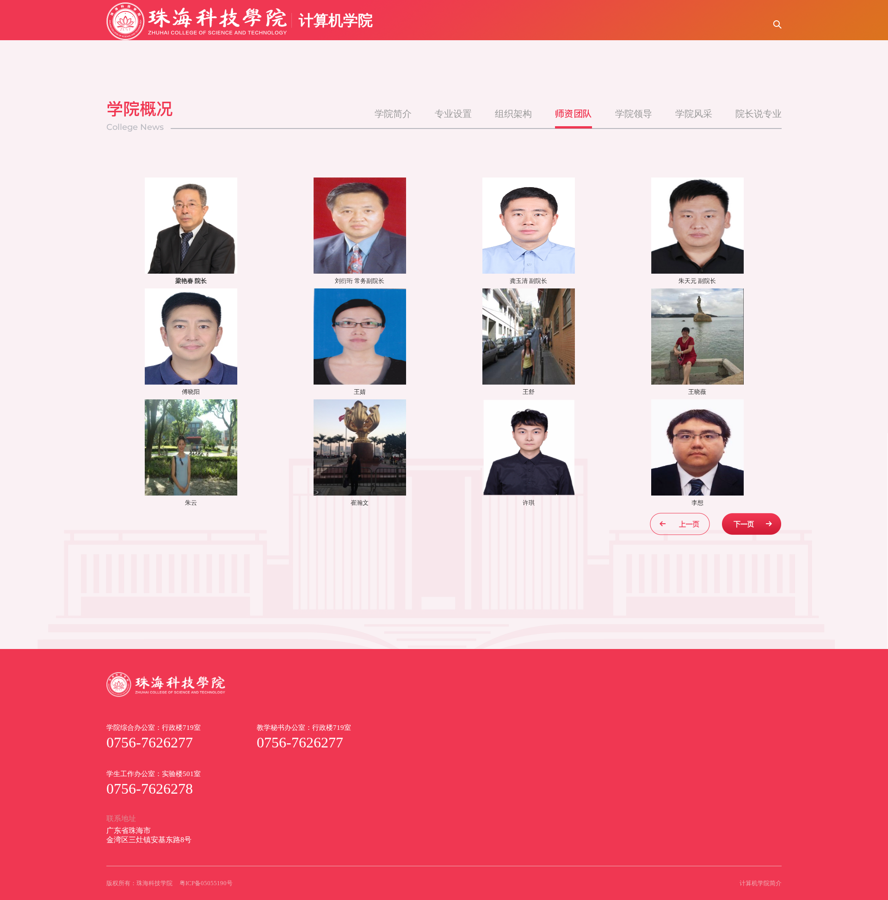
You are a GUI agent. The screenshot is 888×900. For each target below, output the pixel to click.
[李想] (697, 447)
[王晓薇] (697, 336)
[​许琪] (528, 447)
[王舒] (528, 336)
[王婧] (360, 336)
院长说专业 (758, 113)
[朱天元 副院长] (697, 226)
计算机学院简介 (761, 883)
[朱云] (191, 447)
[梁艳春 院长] (191, 226)
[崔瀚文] (360, 447)
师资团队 (573, 113)
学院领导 (633, 113)
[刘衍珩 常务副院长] (360, 226)
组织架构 (513, 113)
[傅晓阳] (191, 336)
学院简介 (393, 113)
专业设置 (453, 113)
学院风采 (693, 113)
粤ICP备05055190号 (206, 883)
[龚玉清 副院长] (528, 226)
